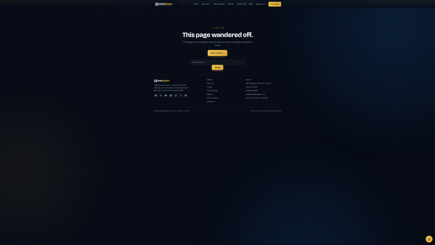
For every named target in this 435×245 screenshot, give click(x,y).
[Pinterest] (186, 95)
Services (205, 4)
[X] (161, 95)
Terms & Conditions (268, 111)
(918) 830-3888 (251, 91)
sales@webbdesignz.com (255, 94)
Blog (251, 4)
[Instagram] (176, 95)
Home (196, 4)
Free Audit (275, 4)
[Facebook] (156, 95)
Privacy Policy (255, 111)
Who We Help (219, 4)
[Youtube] (166, 95)
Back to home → (217, 53)
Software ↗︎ (260, 4)
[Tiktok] (181, 95)
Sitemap (278, 111)
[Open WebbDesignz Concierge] (429, 239)
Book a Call (241, 4)
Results (231, 4)
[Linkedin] (171, 95)
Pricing (209, 87)
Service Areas (212, 98)
